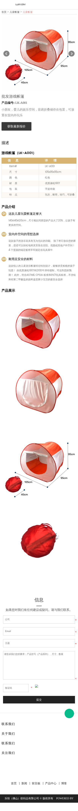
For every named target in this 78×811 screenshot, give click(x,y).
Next (72, 54)
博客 (64, 783)
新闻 (24, 783)
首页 (4, 12)
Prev (6, 54)
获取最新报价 (16, 126)
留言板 (36, 783)
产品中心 (50, 783)
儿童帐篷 (15, 12)
